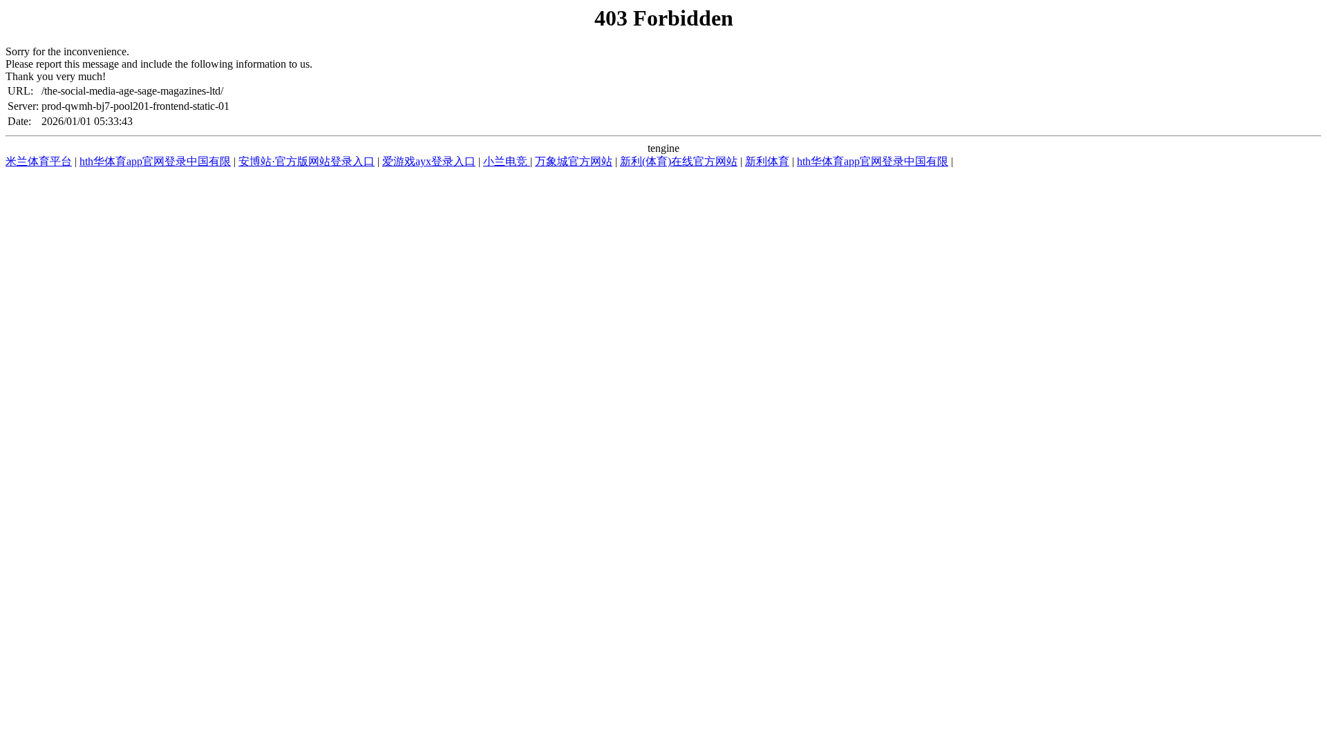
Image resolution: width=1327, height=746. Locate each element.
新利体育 (767, 161)
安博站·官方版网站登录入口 (306, 161)
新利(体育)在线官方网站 (678, 161)
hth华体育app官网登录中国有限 (155, 161)
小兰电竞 (506, 161)
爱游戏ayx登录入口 (429, 161)
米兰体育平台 (39, 161)
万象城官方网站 (573, 161)
